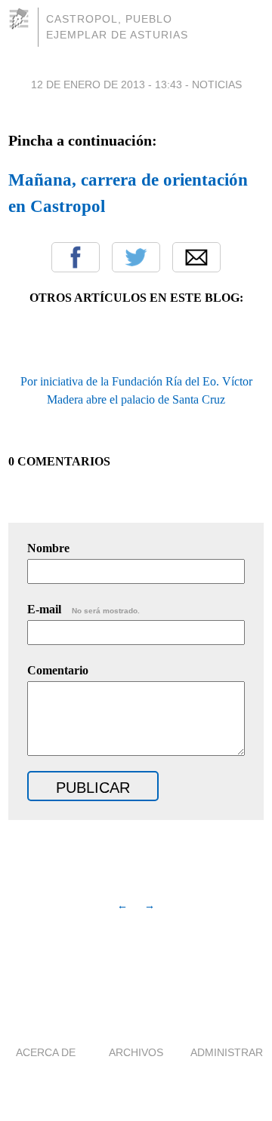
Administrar (226, 1052)
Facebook (75, 257)
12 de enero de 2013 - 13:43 (106, 84)
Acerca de (46, 1052)
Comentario (57, 670)
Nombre (48, 548)
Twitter (136, 257)
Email (196, 257)
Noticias (217, 84)
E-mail (83, 609)
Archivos (136, 1052)
